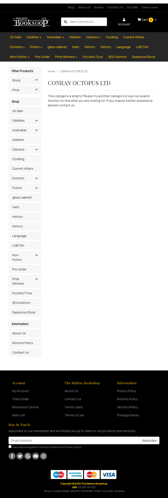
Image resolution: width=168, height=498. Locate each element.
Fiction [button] (17, 188)
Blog (71, 7)
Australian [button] (19, 130)
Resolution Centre (25, 407)
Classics (92, 37)
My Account (20, 391)
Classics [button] (18, 149)
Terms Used (149, 7)
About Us (84, 7)
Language (123, 47)
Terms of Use (74, 415)
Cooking (112, 37)
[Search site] (65, 22)
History (89, 47)
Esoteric (16, 47)
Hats (75, 47)
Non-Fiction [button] (17, 257)
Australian (54, 37)
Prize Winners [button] (18, 281)
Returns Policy (22, 343)
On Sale (132, 7)
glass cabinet (57, 47)
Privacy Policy (126, 391)
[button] (36, 121)
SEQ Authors (117, 57)
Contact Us (115, 7)
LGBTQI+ (142, 47)
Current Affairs (133, 37)
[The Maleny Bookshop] (31, 21)
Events (99, 7)
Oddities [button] (18, 120)
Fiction (35, 47)
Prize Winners (65, 57)
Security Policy (127, 407)
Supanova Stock (143, 57)
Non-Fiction (18, 57)
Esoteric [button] (18, 178)
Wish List (18, 415)
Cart (146, 19)
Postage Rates (128, 415)
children (75, 37)
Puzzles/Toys (93, 57)
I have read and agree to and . (46, 447)
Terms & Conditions (49, 447)
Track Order (20, 399)
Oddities (32, 37)
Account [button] (124, 24)
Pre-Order (42, 57)
